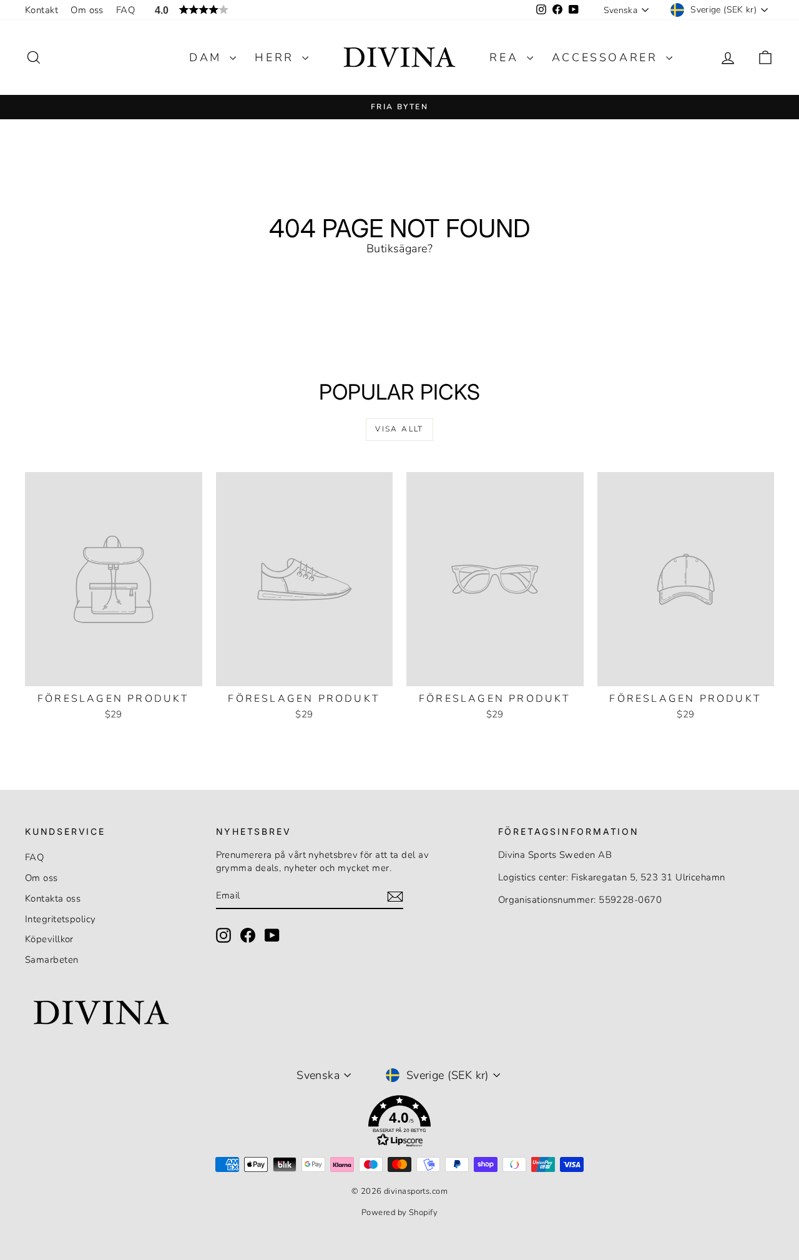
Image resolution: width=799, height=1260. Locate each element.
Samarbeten (52, 959)
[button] (399, 1123)
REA (506, 57)
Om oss (87, 10)
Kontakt (41, 10)
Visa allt (399, 429)
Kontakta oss (53, 898)
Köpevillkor (49, 939)
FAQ (125, 10)
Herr (277, 57)
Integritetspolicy (60, 919)
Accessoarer (607, 57)
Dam (208, 57)
